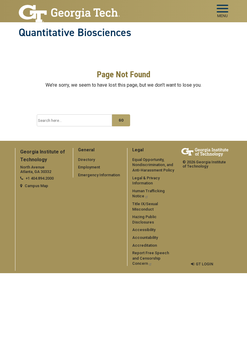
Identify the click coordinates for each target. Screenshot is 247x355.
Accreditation (144, 245)
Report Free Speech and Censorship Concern (150, 258)
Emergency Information (99, 175)
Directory (86, 159)
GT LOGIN (204, 264)
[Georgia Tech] (204, 152)
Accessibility (143, 229)
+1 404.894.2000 (40, 178)
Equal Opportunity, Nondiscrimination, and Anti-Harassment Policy (153, 164)
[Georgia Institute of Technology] (69, 8)
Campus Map (36, 186)
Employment (89, 167)
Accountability (145, 237)
